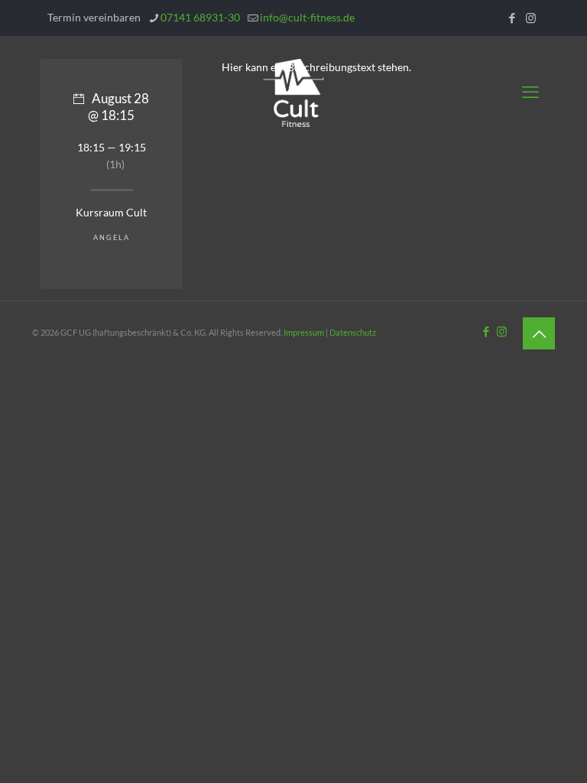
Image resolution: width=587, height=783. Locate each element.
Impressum (304, 332)
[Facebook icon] (511, 17)
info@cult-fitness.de (307, 17)
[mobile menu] (530, 92)
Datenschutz (352, 332)
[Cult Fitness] (293, 91)
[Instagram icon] (531, 17)
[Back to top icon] (539, 333)
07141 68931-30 (200, 17)
